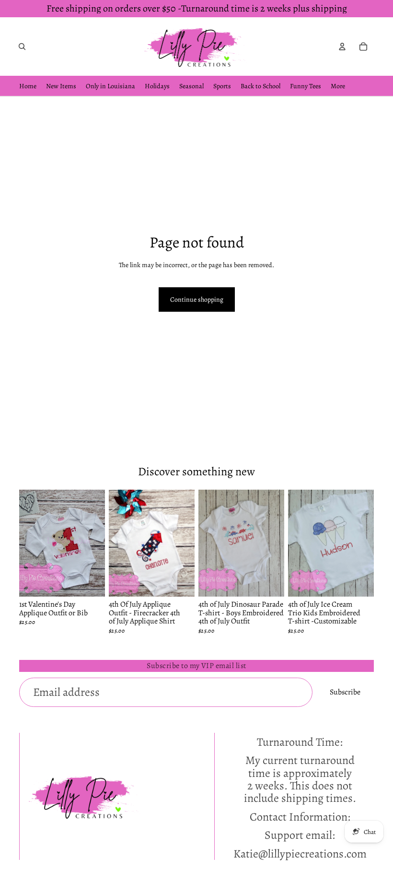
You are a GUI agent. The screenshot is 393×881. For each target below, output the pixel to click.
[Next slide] (94, 542)
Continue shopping (196, 299)
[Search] (22, 46)
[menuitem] (338, 86)
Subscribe (345, 692)
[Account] (342, 46)
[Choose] (90, 582)
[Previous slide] (29, 542)
